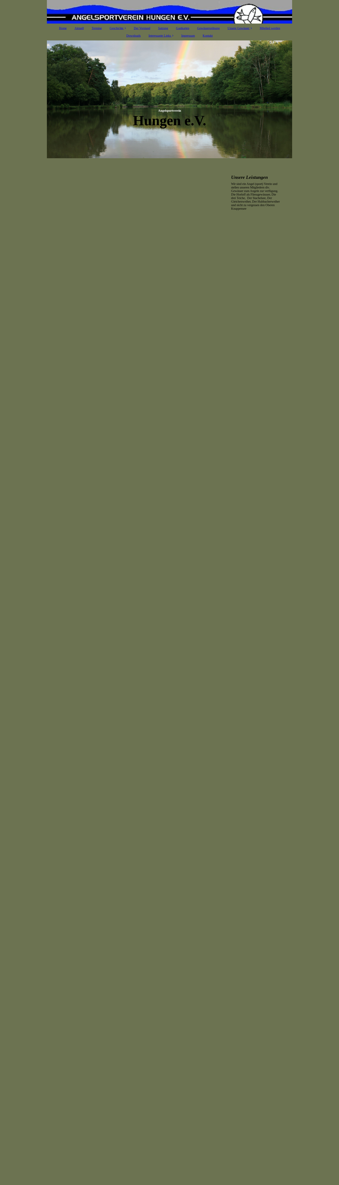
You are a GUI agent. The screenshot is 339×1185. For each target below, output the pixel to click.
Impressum (188, 35)
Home (63, 28)
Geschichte (116, 28)
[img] (169, 12)
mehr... (59, 1147)
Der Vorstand (142, 28)
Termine (97, 28)
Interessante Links (160, 35)
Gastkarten (182, 28)
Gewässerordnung (208, 28)
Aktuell (79, 28)
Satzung (163, 28)
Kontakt (208, 35)
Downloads (133, 35)
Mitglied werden (270, 28)
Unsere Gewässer (238, 28)
